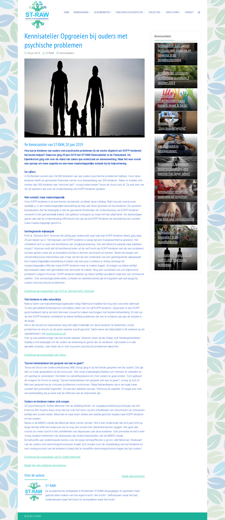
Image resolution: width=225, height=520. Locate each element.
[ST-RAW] (37, 14)
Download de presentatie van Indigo (45, 354)
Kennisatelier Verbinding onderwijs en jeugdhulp (173, 194)
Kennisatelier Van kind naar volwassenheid (176, 216)
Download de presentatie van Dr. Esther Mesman (52, 457)
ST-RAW (50, 53)
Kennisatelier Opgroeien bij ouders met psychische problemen (175, 260)
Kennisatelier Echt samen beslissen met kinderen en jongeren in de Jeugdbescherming (174, 52)
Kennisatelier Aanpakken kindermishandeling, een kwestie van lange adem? (174, 169)
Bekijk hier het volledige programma (45, 465)
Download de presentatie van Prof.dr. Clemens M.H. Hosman (59, 291)
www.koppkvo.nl (55, 333)
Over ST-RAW (172, 12)
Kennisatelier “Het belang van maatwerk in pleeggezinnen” (174, 146)
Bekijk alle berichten (133, 476)
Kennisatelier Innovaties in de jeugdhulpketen (168, 237)
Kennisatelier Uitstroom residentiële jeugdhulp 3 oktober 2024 (173, 78)
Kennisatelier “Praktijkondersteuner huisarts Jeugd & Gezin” (173, 100)
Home (66, 12)
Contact (189, 12)
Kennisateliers (67, 53)
